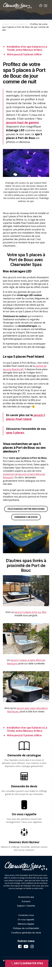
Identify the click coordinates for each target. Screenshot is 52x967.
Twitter (26, 946)
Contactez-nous (26, 915)
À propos (26, 901)
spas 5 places (15, 432)
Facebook (19, 946)
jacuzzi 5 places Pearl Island (25, 417)
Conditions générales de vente (26, 932)
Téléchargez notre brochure (26, 509)
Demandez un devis (26, 517)
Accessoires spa (26, 897)
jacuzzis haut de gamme (22, 122)
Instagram (32, 946)
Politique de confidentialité (26, 928)
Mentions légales (26, 924)
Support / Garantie (26, 905)
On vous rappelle (26, 919)
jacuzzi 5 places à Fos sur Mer (31, 612)
